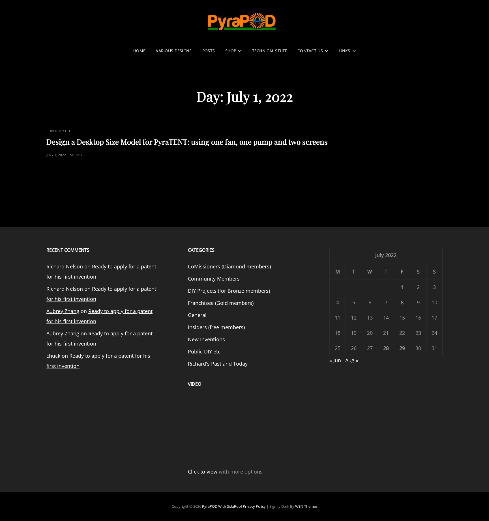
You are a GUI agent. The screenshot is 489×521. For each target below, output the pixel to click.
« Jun (335, 360)
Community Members (214, 278)
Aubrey (76, 155)
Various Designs (174, 50)
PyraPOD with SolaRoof (222, 506)
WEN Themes (306, 506)
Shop (230, 50)
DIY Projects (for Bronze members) (229, 290)
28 (386, 348)
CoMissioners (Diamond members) (229, 266)
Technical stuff (269, 50)
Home (139, 50)
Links (344, 50)
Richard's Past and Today (218, 363)
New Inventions (206, 339)
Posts (208, 50)
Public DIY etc (58, 131)
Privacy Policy (254, 506)
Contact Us (310, 50)
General (197, 315)
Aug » (351, 360)
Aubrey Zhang (62, 311)
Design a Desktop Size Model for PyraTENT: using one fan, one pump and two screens (187, 142)
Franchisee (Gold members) (221, 302)
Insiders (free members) (216, 327)
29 (402, 348)
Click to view (202, 471)
